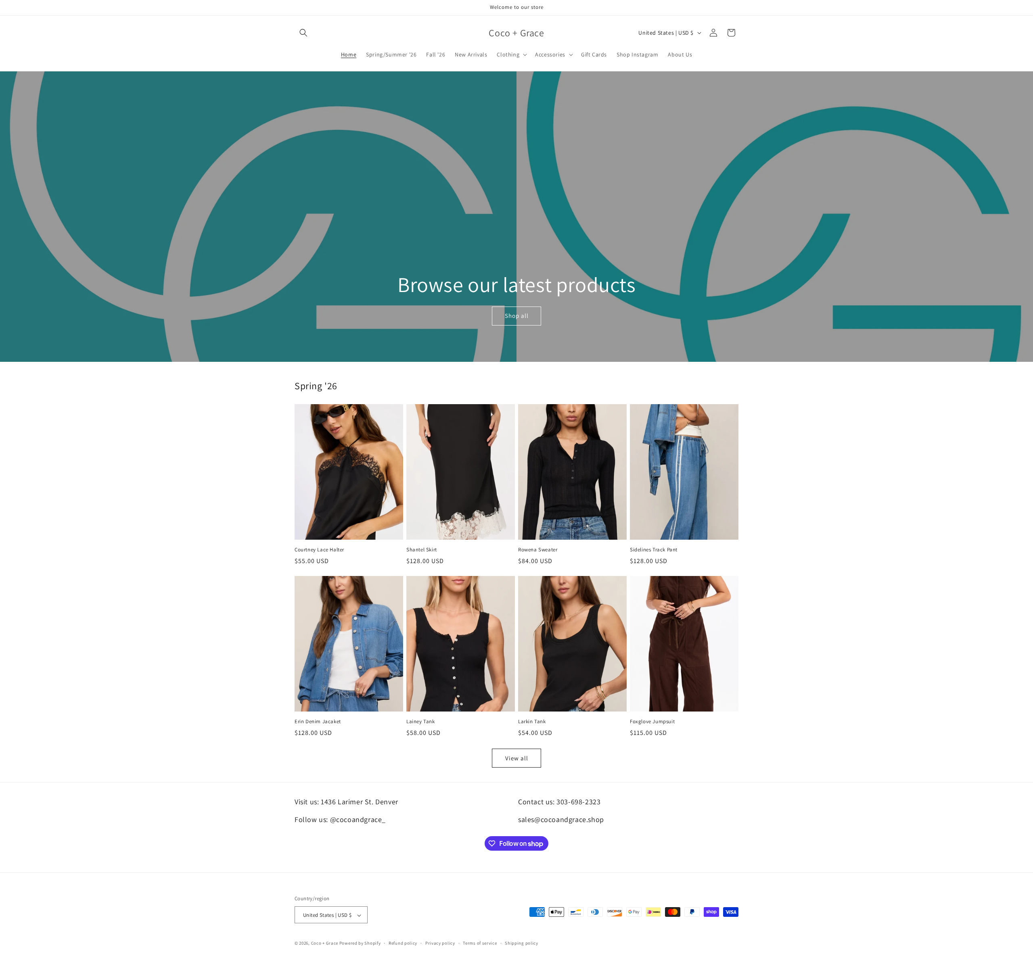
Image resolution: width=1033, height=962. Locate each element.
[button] (303, 33)
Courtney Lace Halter (319, 550)
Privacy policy (440, 943)
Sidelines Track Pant (654, 550)
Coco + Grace (324, 943)
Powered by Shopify (360, 943)
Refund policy (403, 943)
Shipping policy (521, 943)
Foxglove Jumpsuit (652, 721)
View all (516, 758)
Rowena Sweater (537, 550)
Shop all (516, 315)
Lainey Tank (420, 721)
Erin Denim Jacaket (318, 721)
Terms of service (480, 943)
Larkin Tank (532, 721)
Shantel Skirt (421, 550)
